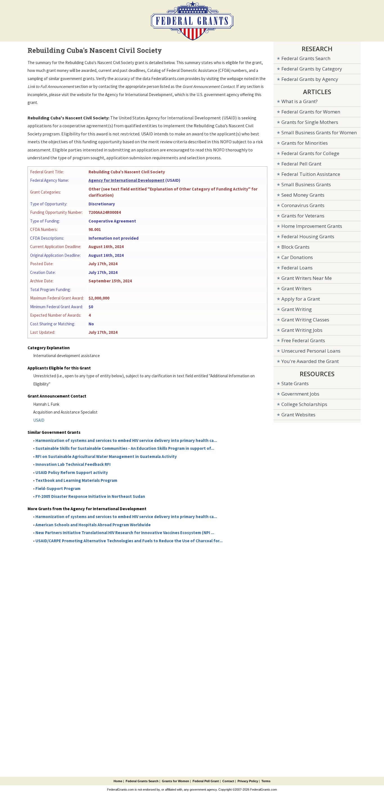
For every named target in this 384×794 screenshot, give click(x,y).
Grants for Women (175, 781)
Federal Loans (297, 267)
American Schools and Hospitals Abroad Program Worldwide (93, 524)
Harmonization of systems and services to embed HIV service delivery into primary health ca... (126, 440)
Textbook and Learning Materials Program (76, 480)
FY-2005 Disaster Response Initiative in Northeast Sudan (90, 496)
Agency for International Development (126, 180)
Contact (228, 781)
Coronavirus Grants (302, 205)
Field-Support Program (57, 488)
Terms (265, 781)
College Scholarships (304, 404)
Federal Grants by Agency (309, 79)
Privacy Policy (248, 781)
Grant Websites (298, 414)
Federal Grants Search (305, 58)
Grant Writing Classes (305, 319)
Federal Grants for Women (310, 111)
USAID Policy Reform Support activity (71, 472)
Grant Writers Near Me (306, 278)
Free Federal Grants (303, 340)
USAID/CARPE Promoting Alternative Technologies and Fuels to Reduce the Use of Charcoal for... (129, 540)
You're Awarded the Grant (310, 361)
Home (118, 781)
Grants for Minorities (304, 143)
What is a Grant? (299, 101)
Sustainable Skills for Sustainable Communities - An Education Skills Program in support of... (124, 448)
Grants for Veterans (302, 215)
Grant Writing (296, 309)
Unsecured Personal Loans (310, 351)
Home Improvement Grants (311, 226)
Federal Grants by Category (311, 68)
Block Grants (295, 247)
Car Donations (297, 257)
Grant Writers (296, 288)
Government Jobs (300, 394)
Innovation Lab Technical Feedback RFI (72, 464)
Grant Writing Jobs (301, 330)
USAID (38, 420)
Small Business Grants (306, 184)
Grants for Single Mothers (309, 122)
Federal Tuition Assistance (310, 174)
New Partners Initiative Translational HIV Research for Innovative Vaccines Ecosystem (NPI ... (124, 532)
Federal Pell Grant (301, 163)
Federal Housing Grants (307, 236)
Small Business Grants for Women (319, 132)
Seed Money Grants (302, 195)
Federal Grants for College (310, 153)
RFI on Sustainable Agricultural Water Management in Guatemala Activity (106, 456)
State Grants (295, 383)
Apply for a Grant (300, 299)
